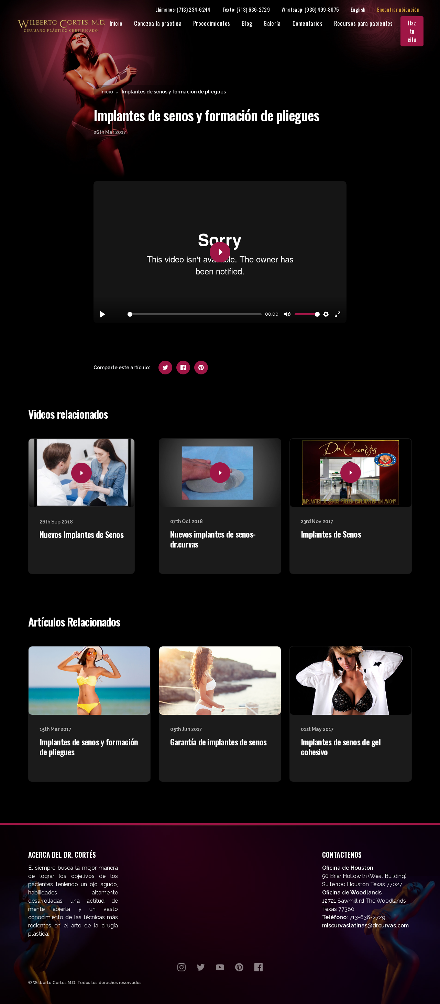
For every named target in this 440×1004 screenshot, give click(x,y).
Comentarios (307, 23)
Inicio (116, 23)
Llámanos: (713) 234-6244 (182, 9)
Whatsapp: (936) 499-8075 (310, 9)
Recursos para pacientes (363, 23)
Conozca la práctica (158, 23)
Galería (272, 23)
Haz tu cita (412, 31)
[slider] (195, 314)
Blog (247, 23)
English (358, 9)
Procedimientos (211, 23)
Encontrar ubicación (398, 9)
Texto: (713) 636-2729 (246, 9)
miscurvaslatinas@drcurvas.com (365, 925)
